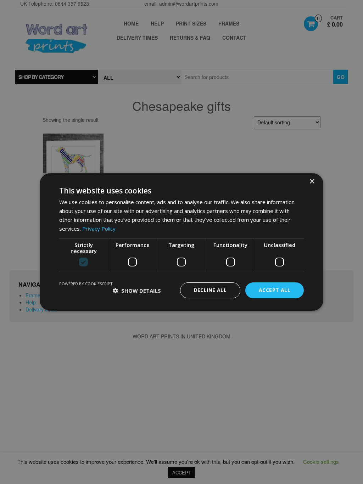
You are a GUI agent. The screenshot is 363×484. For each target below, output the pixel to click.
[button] (137, 290)
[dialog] (181, 242)
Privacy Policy (99, 228)
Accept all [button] (274, 290)
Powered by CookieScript (86, 283)
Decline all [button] (210, 290)
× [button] (311, 181)
